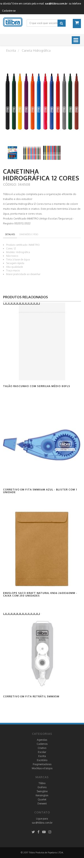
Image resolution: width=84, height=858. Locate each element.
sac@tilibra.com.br (42, 822)
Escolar (42, 752)
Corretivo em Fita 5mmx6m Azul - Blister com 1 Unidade (40, 491)
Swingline (42, 791)
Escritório (42, 760)
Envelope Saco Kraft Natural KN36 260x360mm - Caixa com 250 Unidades (40, 594)
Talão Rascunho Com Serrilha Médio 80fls (36, 386)
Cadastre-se (8, 10)
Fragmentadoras (42, 764)
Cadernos (42, 743)
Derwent (42, 803)
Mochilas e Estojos (42, 768)
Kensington (42, 795)
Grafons (42, 787)
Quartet (42, 799)
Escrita (42, 756)
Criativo (42, 747)
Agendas (42, 739)
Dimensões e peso (28, 234)
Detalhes (10, 234)
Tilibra (42, 783)
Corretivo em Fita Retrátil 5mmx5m (31, 696)
